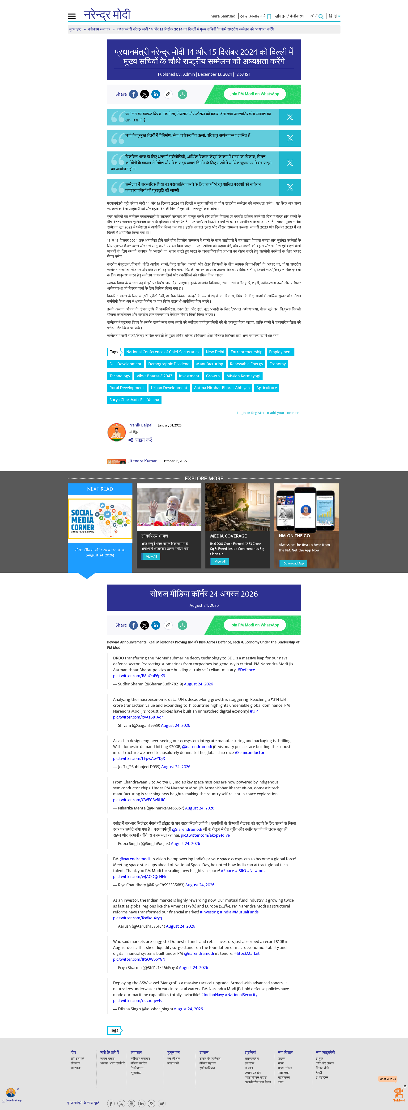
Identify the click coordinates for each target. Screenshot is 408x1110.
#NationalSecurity (241, 994)
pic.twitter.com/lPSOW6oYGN (139, 959)
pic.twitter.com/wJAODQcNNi (139, 876)
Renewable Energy (246, 364)
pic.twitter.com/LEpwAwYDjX (139, 758)
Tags (114, 351)
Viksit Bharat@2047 (154, 376)
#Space (227, 870)
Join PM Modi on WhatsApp (254, 93)
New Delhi (215, 351)
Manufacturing (209, 364)
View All (151, 556)
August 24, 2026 (198, 684)
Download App (294, 563)
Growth (213, 376)
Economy (278, 364)
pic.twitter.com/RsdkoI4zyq (137, 918)
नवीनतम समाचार (99, 29)
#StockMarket (247, 953)
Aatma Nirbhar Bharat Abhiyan (222, 387)
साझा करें (142, 440)
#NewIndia (257, 870)
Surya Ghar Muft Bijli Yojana (134, 399)
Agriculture (266, 387)
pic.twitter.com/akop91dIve (205, 835)
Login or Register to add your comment (269, 413)
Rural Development (127, 387)
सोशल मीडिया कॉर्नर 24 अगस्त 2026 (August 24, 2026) (100, 553)
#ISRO (240, 870)
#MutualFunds (245, 912)
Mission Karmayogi (243, 376)
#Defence (246, 670)
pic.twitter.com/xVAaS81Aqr (138, 717)
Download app (13, 1100)
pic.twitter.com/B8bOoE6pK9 (139, 675)
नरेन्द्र (107, 15)
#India (225, 912)
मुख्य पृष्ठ (75, 29)
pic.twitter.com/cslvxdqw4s (137, 1000)
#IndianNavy (212, 994)
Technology (120, 376)
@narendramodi (197, 746)
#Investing (209, 912)
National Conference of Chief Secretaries (162, 351)
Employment (280, 351)
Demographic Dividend (169, 364)
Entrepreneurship (247, 351)
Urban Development (169, 387)
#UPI (254, 711)
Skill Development (126, 364)
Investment (189, 376)
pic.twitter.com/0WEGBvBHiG (139, 799)
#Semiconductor (250, 752)
